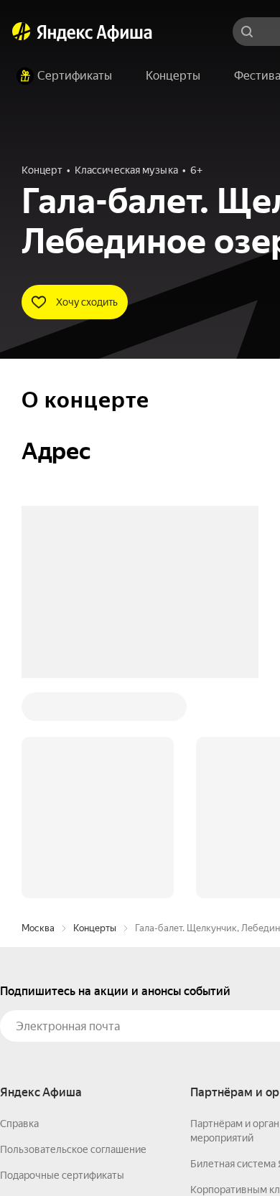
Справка (19, 906)
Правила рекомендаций (55, 1035)
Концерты (94, 710)
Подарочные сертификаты (62, 958)
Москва (38, 710)
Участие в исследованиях (59, 1009)
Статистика (213, 1154)
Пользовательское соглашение (73, 932)
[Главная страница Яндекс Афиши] (21, 31)
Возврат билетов (40, 983)
